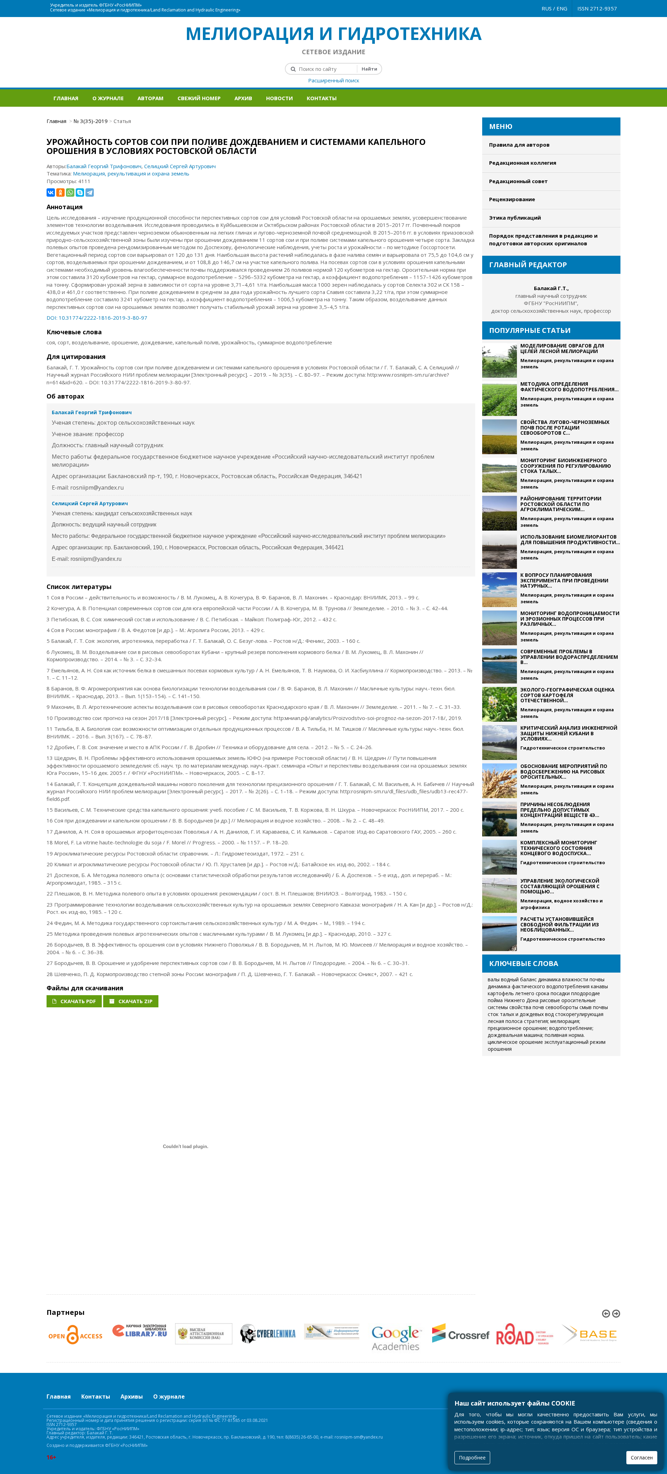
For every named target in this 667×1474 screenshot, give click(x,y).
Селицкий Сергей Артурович (180, 166)
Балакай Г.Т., (551, 288)
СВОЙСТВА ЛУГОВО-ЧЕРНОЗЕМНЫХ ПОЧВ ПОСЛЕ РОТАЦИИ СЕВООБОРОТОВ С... (564, 427)
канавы (599, 986)
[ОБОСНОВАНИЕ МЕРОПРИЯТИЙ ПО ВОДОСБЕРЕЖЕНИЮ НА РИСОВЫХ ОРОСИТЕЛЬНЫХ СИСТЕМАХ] (499, 780)
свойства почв (526, 1007)
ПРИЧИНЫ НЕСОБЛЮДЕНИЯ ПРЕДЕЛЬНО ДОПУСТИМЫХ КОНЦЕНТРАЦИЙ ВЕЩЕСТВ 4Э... (559, 809)
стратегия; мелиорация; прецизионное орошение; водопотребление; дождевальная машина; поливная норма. (540, 1028)
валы (494, 979)
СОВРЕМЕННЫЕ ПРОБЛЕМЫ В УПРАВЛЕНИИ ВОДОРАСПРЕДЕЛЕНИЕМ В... (569, 656)
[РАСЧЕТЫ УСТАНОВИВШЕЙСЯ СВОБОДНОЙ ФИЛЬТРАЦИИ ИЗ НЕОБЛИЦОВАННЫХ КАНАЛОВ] (499, 933)
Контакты (322, 98)
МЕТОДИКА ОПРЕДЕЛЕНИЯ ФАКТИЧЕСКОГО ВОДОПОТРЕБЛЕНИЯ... (569, 386)
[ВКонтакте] (51, 192)
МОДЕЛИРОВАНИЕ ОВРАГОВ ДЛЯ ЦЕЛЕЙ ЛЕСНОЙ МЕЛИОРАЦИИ (562, 348)
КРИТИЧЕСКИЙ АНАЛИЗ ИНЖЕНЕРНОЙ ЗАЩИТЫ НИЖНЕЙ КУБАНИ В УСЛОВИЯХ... (568, 733)
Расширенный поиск (333, 80)
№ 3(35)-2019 (91, 120)
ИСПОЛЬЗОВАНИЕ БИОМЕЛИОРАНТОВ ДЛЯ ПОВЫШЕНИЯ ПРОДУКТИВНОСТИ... (570, 539)
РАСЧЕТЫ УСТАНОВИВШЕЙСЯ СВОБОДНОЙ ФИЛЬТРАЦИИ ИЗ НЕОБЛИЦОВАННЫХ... (559, 924)
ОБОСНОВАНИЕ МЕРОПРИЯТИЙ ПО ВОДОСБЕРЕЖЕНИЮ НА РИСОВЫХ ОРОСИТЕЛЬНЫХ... (563, 771)
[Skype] (80, 192)
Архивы (132, 1396)
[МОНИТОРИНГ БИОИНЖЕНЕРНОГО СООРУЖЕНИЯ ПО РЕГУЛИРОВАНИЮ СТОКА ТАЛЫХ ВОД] (499, 475)
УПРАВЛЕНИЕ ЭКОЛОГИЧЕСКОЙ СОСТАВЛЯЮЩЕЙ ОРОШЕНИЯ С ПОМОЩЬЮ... (560, 886)
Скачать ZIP (135, 1001)
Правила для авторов (519, 144)
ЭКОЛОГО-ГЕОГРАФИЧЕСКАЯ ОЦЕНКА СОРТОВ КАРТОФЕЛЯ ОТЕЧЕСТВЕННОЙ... (567, 695)
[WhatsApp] (70, 192)
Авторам (151, 98)
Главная (66, 98)
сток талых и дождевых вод (521, 1014)
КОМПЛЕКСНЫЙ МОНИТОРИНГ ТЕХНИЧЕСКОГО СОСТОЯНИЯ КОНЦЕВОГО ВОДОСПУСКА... (558, 848)
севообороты (561, 1007)
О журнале (108, 98)
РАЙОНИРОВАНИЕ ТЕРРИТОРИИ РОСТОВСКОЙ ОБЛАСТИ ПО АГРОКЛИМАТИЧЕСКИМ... (560, 504)
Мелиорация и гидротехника (334, 33)
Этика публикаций (515, 217)
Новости (279, 98)
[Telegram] (89, 192)
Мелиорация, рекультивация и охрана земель (131, 173)
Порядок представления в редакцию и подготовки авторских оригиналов (543, 239)
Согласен (642, 1457)
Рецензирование (512, 199)
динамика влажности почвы (571, 979)
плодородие (585, 993)
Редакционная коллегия (522, 162)
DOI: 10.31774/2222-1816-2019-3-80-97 (97, 317)
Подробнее (472, 1457)
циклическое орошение (515, 1042)
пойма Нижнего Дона (513, 1000)
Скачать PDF (77, 1001)
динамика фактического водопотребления (539, 986)
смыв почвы (593, 1007)
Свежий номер (199, 98)
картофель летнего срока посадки (529, 993)
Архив (243, 98)
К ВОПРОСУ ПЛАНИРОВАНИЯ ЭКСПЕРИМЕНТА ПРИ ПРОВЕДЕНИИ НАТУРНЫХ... (564, 580)
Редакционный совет (518, 181)
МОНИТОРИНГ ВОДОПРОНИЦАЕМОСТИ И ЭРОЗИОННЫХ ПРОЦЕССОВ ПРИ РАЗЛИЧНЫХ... (569, 618)
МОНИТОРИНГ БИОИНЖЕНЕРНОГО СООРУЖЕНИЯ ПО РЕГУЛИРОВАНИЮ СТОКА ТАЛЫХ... (565, 465)
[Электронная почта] (337, 3)
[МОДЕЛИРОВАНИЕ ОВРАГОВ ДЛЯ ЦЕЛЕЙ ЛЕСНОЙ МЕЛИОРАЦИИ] (499, 360)
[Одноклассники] (60, 192)
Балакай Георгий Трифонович (103, 166)
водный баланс (519, 979)
